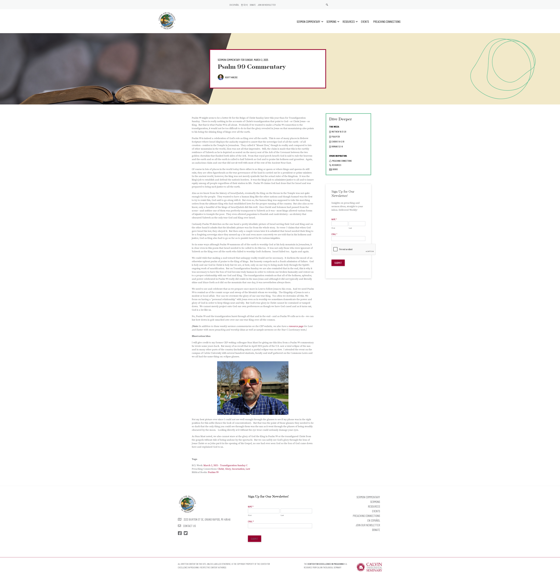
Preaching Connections (386, 21)
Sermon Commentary (308, 21)
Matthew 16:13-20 (339, 131)
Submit (338, 263)
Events (365, 21)
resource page (296, 326)
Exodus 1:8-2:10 (338, 141)
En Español (234, 4)
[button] (322, 21)
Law (248, 468)
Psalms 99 (213, 472)
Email (334, 234)
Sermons (331, 21)
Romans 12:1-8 (337, 146)
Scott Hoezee (231, 77)
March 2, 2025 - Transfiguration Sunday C (225, 465)
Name (334, 219)
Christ (221, 468)
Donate (253, 4)
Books (335, 169)
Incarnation (238, 468)
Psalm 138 (336, 136)
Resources (349, 21)
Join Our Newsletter (267, 4)
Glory (228, 468)
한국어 (244, 4)
